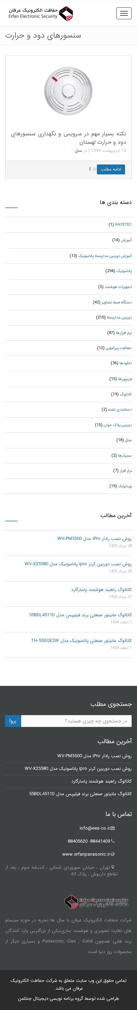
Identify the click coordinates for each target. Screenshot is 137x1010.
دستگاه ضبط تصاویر (117, 302)
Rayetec (123, 225)
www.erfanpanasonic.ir (86, 854)
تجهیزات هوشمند (118, 287)
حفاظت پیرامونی (119, 348)
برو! (13, 721)
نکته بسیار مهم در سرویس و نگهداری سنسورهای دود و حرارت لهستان (68, 137)
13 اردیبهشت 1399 (108, 150)
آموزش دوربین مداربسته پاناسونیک (105, 256)
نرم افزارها (124, 333)
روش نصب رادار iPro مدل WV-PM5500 (94, 538)
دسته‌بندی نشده (120, 410)
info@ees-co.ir (95, 828)
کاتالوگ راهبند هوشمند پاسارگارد (101, 589)
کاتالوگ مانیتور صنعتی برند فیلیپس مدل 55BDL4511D (80, 615)
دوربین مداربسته (119, 318)
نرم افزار (126, 471)
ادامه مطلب (111, 169)
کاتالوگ (126, 395)
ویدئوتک (125, 486)
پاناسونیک (124, 271)
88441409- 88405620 (89, 841)
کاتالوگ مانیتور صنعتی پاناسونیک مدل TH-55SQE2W (81, 640)
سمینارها (125, 456)
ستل (78, 150)
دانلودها (125, 363)
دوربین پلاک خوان (118, 425)
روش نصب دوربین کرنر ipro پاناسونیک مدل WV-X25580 (78, 564)
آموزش (126, 240)
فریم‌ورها (125, 379)
